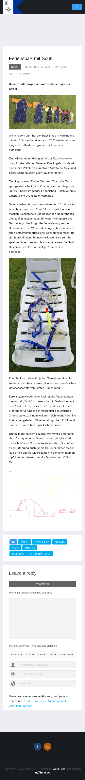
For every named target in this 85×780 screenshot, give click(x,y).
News (14, 67)
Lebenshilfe (41, 542)
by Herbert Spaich (37, 67)
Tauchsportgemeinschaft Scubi (31, 554)
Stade (15, 548)
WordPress (59, 768)
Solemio (60, 542)
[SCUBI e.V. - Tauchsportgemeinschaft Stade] (13, 6)
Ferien (24, 542)
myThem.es (42, 772)
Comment (42, 584)
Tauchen (30, 548)
